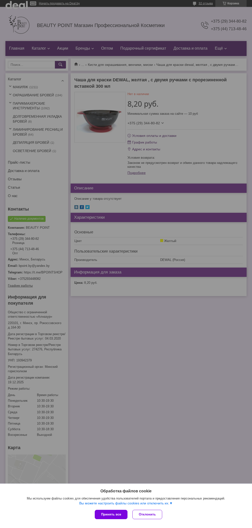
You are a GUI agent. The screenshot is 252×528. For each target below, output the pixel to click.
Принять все (111, 514)
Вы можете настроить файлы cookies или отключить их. (124, 503)
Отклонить (147, 514)
